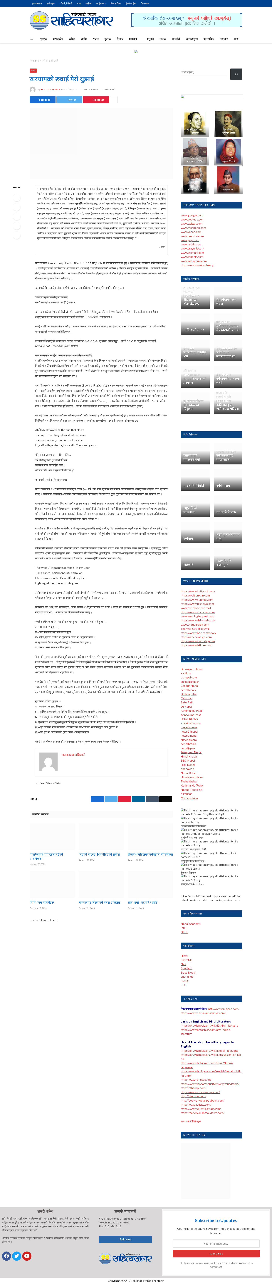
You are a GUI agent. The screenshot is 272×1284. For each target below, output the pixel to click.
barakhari (186, 794)
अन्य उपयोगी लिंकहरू (191, 1121)
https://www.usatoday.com (198, 641)
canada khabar (190, 681)
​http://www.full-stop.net (196, 1079)
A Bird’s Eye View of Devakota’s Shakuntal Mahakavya (191, 296)
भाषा (79, 3)
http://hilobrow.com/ (193, 1096)
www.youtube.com (192, 219)
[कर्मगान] (195, 532)
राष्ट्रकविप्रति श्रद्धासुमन (223, 563)
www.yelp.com (190, 240)
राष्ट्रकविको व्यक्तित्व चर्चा (191, 458)
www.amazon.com (192, 236)
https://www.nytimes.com (197, 599)
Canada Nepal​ (189, 686)
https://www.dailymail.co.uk (198, 620)
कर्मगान (188, 539)
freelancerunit (155, 1280)
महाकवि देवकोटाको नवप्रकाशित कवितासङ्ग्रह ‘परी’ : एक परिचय (227, 401)
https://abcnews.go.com (196, 637)
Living (184, 981)
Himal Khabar (189, 756)
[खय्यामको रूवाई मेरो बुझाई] (101, 143)
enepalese (187, 769)
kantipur (186, 673)
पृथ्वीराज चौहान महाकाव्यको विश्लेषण (193, 405)
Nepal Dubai (188, 773)
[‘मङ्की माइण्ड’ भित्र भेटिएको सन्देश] (101, 836)
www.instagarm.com (194, 261)
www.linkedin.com (192, 257)
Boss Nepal (188, 972)
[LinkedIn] (16, 216)
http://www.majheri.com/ (224, 1009)
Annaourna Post (191, 715)
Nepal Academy (191, 924)
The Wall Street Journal (195, 628)
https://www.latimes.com (196, 645)
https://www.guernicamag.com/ (201, 1109)
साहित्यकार (101, 3)
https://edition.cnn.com (195, 595)
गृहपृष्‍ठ (43, 38)
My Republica (189, 798)
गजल (96, 38)
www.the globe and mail (196, 608)
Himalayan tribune (192, 777)
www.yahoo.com (191, 232)
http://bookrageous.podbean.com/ (202, 1100)
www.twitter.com (191, 223)
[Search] (249, 39)
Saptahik (186, 960)
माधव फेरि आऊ (226, 512)
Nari (183, 964)
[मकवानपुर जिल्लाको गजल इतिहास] (101, 884)
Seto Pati (187, 702)
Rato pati (186, 698)
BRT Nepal (188, 765)
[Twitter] (16, 207)
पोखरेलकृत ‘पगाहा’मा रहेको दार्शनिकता (46, 857)
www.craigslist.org (192, 248)
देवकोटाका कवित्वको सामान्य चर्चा (227, 379)
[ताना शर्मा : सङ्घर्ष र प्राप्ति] (150, 884)
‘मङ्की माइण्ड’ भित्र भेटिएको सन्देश (99, 855)
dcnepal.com (189, 677)
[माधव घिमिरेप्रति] (195, 480)
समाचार (224, 38)
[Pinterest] (16, 226)
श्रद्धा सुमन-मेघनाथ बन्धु (228, 537)
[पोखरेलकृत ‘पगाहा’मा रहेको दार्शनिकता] (52, 836)
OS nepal (186, 706)
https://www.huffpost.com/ (198, 591)
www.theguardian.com (195, 624)
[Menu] (32, 38)
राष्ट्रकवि (188, 565)
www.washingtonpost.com (197, 616)
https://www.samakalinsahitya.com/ (203, 1013)
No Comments (91, 89)
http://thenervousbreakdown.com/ (203, 1113)
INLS (184, 928)
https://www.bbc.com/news (198, 633)
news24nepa (189, 731)
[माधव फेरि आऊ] (228, 506)
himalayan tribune (192, 669)
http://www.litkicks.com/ (196, 1104)
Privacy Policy (245, 1263)
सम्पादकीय (58, 38)
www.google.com (192, 215)
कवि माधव (223, 486)
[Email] (16, 235)
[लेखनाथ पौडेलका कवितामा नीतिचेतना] (150, 836)
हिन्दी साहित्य (130, 3)
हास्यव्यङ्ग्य (192, 38)
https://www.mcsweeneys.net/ (200, 1092)
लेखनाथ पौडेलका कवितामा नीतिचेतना (150, 855)
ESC (183, 985)
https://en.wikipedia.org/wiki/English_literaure (209, 1025)
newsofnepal (189, 735)
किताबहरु (145, 3)
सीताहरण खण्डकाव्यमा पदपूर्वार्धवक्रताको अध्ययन (194, 377)
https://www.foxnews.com (197, 604)
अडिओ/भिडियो (65, 3)
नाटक (163, 38)
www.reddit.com (191, 244)
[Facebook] (16, 197)
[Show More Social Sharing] (113, 99)
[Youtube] (26, 1256)
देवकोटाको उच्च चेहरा (226, 302)
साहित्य (88, 3)
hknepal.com (189, 740)
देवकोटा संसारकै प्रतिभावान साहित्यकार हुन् (226, 353)
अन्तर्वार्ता (176, 38)
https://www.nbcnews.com (198, 612)
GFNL (184, 932)
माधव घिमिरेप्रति (193, 486)
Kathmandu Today (192, 785)
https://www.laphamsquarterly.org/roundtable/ (210, 1084)
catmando (187, 976)
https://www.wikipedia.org (197, 265)
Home (33, 60)
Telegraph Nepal (191, 752)
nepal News (188, 690)
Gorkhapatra (189, 694)
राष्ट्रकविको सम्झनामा (190, 510)
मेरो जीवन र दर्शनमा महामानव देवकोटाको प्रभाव (227, 326)
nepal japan (188, 748)
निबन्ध (120, 38)
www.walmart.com (192, 252)
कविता (72, 38)
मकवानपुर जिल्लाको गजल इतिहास (99, 903)
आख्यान (133, 38)
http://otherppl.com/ (193, 1088)
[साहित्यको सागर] (195, 324)
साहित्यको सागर (193, 330)
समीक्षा (84, 38)
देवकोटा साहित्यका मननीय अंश (194, 353)
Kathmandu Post (191, 710)
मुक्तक (108, 38)
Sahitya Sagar (50, 89)
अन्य (236, 38)
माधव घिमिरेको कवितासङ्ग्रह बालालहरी (226, 456)
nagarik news (189, 727)
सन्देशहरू (51, 3)
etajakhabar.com (191, 723)
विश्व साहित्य (115, 3)
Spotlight (186, 968)
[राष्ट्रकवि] (195, 559)
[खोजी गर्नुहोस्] (236, 74)
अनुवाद (150, 38)
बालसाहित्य (209, 38)
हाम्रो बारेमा (37, 3)
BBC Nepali (188, 760)
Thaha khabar (189, 781)
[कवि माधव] (228, 480)
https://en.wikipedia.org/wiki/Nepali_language (210, 1050)
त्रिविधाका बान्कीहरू (42, 903)
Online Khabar (189, 719)
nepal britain (188, 744)
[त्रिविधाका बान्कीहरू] (52, 884)
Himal (185, 956)
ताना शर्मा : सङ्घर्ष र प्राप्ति (142, 903)
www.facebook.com (193, 228)
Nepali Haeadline (191, 789)
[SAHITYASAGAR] (71, 20)
